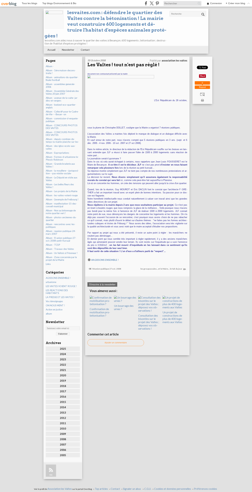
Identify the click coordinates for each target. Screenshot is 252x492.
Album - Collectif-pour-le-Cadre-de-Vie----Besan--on (62, 113)
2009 (63, 433)
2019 (63, 380)
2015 (63, 401)
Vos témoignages (54, 301)
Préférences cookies (205, 488)
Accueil (51, 49)
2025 (63, 348)
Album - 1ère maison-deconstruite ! (61, 72)
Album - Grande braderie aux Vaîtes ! (60, 165)
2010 (63, 428)
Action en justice (54, 309)
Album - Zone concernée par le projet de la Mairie (61, 258)
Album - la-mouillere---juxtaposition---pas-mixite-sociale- (62, 172)
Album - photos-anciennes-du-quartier (61, 218)
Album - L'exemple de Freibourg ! (62, 199)
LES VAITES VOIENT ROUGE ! (61, 286)
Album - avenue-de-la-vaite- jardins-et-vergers (62, 99)
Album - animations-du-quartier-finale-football (62, 78)
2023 (63, 359)
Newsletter (68, 49)
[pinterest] (157, 3)
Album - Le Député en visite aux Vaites (61, 179)
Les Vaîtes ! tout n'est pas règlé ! (123, 64)
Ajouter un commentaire (116, 342)
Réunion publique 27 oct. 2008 (106, 268)
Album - (50, 66)
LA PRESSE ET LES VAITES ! (60, 297)
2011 (63, 423)
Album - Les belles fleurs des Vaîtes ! (60, 185)
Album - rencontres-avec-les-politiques (60, 225)
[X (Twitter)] (151, 3)
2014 (63, 407)
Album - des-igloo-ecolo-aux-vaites (60, 147)
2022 (63, 364)
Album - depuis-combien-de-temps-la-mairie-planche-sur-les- (62, 140)
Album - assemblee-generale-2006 (60, 85)
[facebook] (146, 3)
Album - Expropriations (57, 152)
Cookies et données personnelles (172, 488)
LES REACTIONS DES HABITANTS (57, 291)
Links (48, 264)
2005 (63, 455)
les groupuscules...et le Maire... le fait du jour (161, 268)
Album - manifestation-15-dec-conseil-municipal (61, 205)
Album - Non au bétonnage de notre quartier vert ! (61, 212)
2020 (63, 375)
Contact (85, 49)
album (49, 313)
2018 (63, 385)
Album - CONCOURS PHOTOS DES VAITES (61, 126)
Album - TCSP (53, 244)
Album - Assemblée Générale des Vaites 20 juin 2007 (62, 92)
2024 (63, 354)
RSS (51, 475)
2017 (63, 391)
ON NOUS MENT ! (55, 305)
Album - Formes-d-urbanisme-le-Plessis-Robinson (62, 158)
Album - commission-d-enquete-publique (62, 120)
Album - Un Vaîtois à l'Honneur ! (62, 253)
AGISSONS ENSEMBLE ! (58, 278)
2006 (63, 449)
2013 (63, 412)
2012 (63, 417)
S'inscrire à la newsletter (102, 284)
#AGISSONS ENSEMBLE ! (105, 260)
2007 (63, 444)
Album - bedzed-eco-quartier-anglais (61, 106)
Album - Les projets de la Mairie (61, 191)
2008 (63, 439)
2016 (63, 396)
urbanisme (51, 282)
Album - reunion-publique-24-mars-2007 (61, 232)
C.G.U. (147, 488)
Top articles (101, 488)
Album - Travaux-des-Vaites (60, 249)
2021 (63, 369)
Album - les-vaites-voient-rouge (62, 195)
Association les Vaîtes (59, 488)
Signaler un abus (132, 488)
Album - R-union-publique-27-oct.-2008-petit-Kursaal (61, 239)
